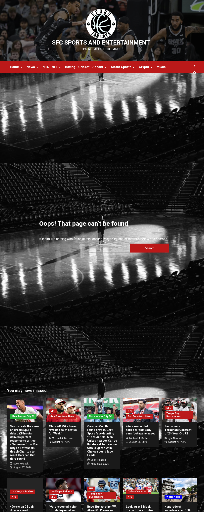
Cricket (83, 67)
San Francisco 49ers (62, 416)
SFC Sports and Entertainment (101, 42)
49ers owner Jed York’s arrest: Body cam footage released (141, 430)
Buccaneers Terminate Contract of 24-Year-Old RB (178, 430)
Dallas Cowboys (137, 491)
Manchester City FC (23, 416)
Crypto (144, 67)
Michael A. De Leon (62, 438)
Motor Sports (121, 67)
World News (173, 497)
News (30, 67)
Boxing (70, 67)
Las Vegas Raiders (22, 491)
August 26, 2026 (61, 442)
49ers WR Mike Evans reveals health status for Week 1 (63, 430)
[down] (21, 67)
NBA (45, 67)
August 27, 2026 (22, 467)
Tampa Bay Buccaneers (173, 415)
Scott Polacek (20, 463)
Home (14, 67)
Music (161, 67)
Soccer (97, 67)
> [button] (195, 65)
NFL (55, 67)
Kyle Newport (175, 438)
